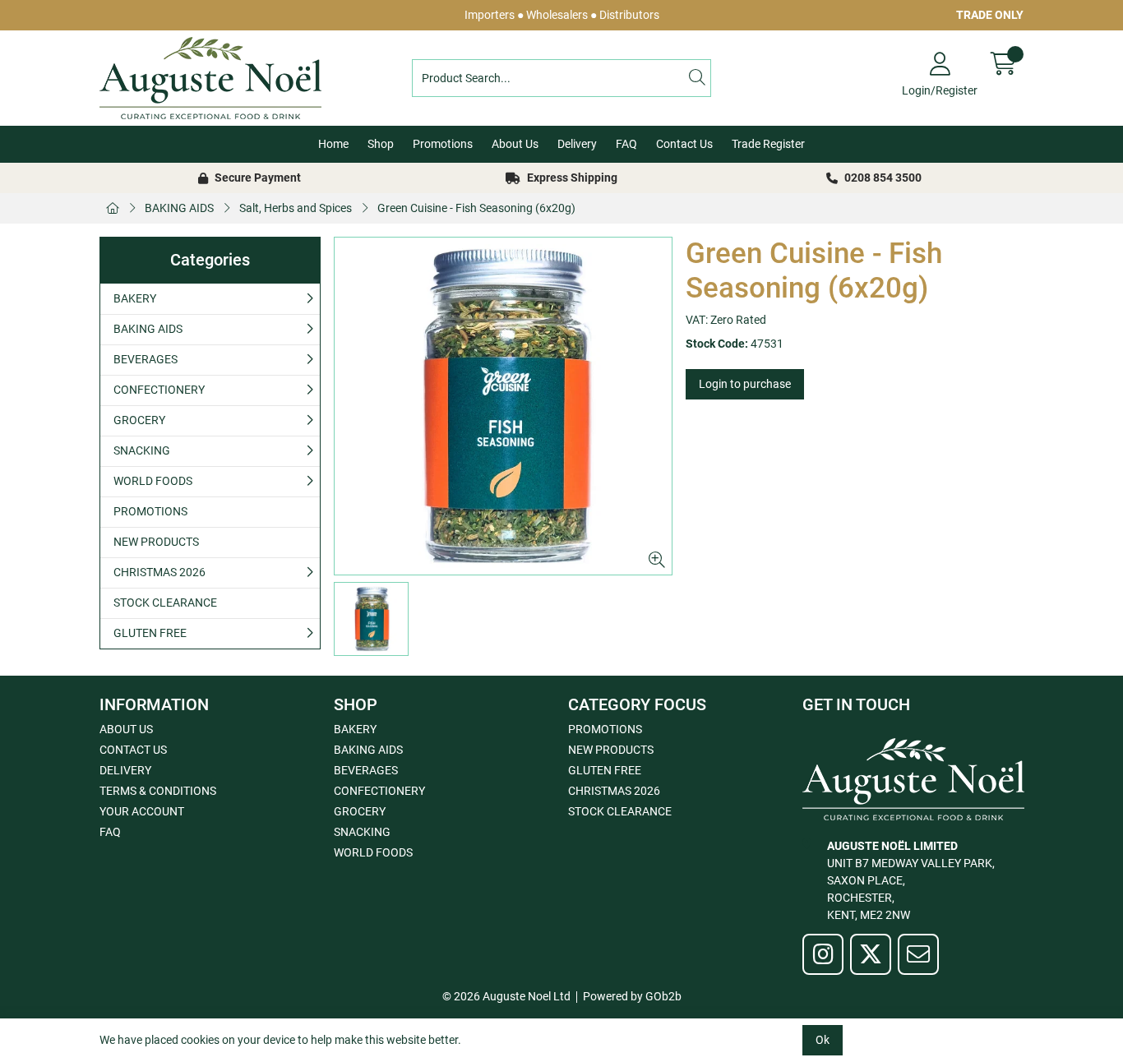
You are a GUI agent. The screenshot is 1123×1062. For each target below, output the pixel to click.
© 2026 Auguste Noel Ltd (506, 996)
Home (333, 143)
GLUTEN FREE (150, 633)
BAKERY (134, 298)
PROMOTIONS (150, 511)
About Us (515, 143)
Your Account (141, 811)
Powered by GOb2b (632, 996)
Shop (380, 143)
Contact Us (684, 143)
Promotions (443, 143)
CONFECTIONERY (159, 389)
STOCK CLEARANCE (165, 602)
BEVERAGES (145, 359)
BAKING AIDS (179, 208)
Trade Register (768, 143)
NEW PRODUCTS (156, 541)
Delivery (577, 143)
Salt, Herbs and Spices (295, 208)
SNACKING (141, 450)
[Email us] (918, 954)
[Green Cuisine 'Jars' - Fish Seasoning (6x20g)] (503, 406)
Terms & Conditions (157, 790)
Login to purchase (745, 383)
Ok (823, 1039)
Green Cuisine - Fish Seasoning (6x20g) (476, 208)
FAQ (626, 143)
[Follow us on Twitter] (870, 954)
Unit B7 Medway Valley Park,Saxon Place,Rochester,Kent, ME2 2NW (911, 880)
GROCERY (139, 420)
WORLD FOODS (152, 480)
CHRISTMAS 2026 (159, 572)
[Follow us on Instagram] (822, 954)
